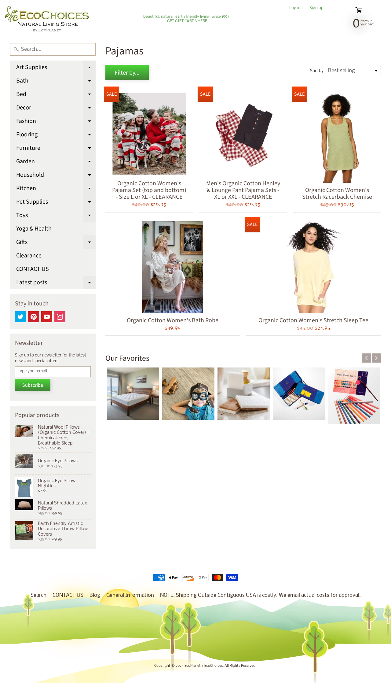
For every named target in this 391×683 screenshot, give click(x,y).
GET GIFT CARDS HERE (187, 21)
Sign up (316, 8)
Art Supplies (56, 68)
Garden (56, 162)
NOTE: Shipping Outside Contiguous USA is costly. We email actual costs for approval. (260, 595)
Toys (56, 216)
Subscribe (32, 385)
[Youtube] (46, 316)
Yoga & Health (34, 228)
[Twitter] (20, 316)
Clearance (29, 255)
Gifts (56, 243)
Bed (56, 95)
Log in (295, 8)
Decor (56, 108)
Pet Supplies (56, 203)
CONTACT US (32, 269)
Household (56, 176)
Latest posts (56, 283)
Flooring (56, 135)
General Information (130, 595)
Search (38, 595)
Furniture (56, 149)
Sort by (316, 71)
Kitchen (56, 189)
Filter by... (127, 72)
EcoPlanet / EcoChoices (204, 666)
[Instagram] (59, 316)
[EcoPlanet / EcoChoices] (47, 19)
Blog (95, 595)
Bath (56, 81)
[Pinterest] (33, 316)
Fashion (56, 122)
